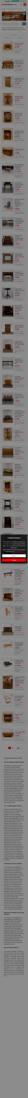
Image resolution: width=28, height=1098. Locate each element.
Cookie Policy (18, 551)
